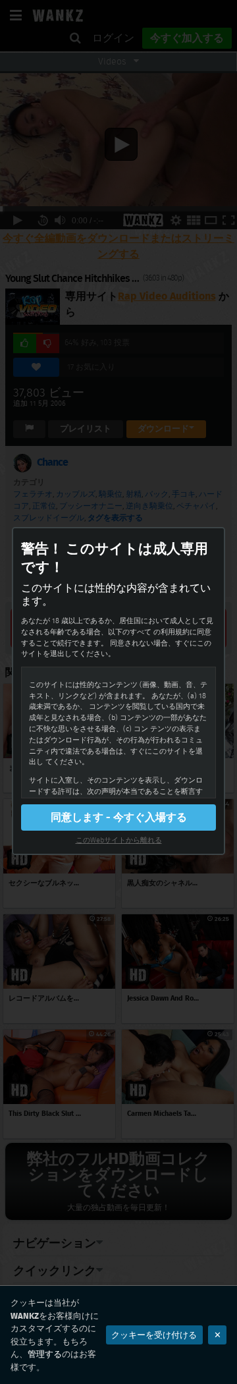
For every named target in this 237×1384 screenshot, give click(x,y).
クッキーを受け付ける (154, 1335)
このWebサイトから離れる (119, 840)
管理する (45, 1354)
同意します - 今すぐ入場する (119, 817)
